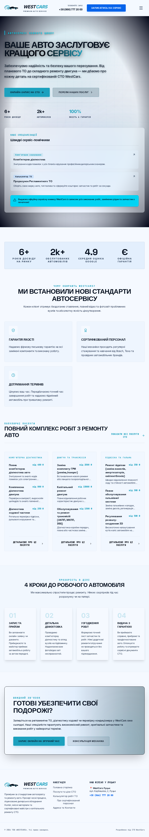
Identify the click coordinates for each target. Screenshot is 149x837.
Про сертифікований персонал (68, 802)
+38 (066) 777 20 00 (70, 9)
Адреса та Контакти (64, 807)
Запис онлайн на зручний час (39, 741)
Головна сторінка (63, 787)
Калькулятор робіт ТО (65, 796)
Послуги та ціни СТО (64, 791)
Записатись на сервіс (106, 8)
